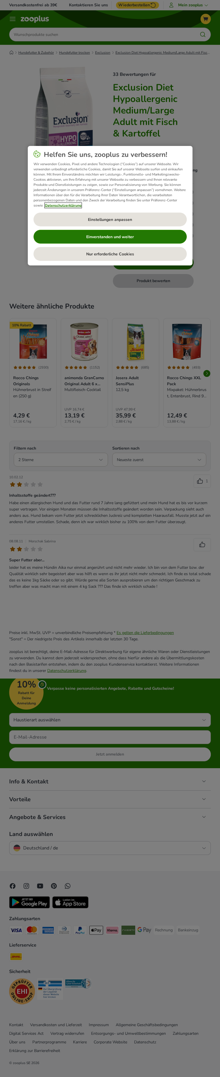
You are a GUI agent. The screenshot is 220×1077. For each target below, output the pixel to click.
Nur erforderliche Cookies (110, 254)
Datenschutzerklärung (63, 205)
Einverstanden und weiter (110, 236)
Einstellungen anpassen (110, 219)
